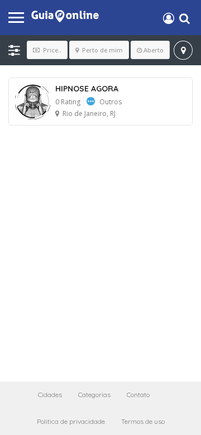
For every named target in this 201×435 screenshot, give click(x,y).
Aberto (153, 50)
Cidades (50, 394)
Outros (110, 102)
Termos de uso (143, 421)
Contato (138, 394)
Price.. (51, 50)
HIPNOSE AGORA (86, 89)
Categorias (94, 394)
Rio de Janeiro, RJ (89, 113)
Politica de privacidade (71, 421)
